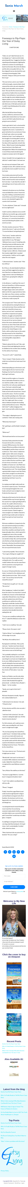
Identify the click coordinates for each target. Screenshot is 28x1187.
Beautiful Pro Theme (18, 1181)
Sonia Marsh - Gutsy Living (14, 5)
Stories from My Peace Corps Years (11, 1044)
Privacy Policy (5, 1171)
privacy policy (19, 891)
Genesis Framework (9, 1183)
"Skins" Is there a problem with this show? (13, 1141)
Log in (22, 1183)
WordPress (18, 1183)
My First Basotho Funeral (8, 1132)
